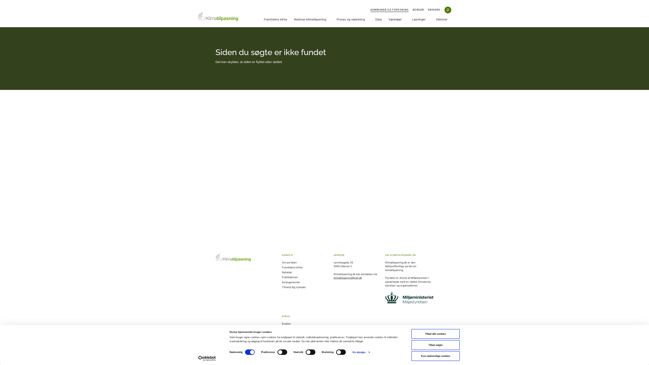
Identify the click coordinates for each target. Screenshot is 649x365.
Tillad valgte (435, 345)
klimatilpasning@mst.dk (348, 277)
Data (378, 19)
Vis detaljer (359, 352)
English (286, 323)
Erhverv (434, 9)
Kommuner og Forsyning (389, 9)
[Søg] (447, 10)
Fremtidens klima (275, 19)
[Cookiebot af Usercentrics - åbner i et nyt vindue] (207, 358)
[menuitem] (275, 22)
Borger (418, 9)
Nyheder (287, 272)
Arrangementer (291, 282)
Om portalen (289, 262)
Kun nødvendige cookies (435, 356)
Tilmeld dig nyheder (294, 287)
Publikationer (290, 277)
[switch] (282, 352)
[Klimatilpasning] (218, 17)
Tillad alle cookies (435, 333)
